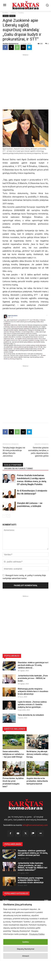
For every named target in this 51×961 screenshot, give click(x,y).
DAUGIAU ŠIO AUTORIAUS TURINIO (18, 469)
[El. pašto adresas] (23, 47)
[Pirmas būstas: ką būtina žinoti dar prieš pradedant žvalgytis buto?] (14, 768)
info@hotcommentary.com (35, 825)
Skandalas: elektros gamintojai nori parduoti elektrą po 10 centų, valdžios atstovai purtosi (33, 852)
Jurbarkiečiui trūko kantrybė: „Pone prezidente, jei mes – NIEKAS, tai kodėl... (33, 678)
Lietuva (13, 13)
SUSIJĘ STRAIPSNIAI (12, 465)
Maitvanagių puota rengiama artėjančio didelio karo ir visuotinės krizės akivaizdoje (33, 691)
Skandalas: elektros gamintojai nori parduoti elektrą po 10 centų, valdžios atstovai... (33, 665)
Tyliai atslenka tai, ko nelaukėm (31, 715)
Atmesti (25, 956)
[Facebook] (5, 47)
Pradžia (5, 13)
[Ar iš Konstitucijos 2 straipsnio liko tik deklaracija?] (9, 493)
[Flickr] (40, 833)
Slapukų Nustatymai (25, 949)
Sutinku (25, 942)
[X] (11, 47)
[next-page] (8, 515)
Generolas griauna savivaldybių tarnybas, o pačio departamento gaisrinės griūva (38, 452)
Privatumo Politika (36, 934)
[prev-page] (4, 515)
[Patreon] (33, 833)
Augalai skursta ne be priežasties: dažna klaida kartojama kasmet (37, 781)
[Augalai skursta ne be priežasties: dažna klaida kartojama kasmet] (38, 768)
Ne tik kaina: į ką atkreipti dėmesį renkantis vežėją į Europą (37, 754)
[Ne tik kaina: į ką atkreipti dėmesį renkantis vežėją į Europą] (38, 741)
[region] (25, 931)
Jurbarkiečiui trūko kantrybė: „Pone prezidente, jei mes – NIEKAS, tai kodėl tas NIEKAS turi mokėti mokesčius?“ (32, 866)
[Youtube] (18, 833)
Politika (21, 13)
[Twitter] (25, 833)
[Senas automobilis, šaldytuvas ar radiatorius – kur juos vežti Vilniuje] (14, 741)
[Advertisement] (25, 81)
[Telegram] (29, 47)
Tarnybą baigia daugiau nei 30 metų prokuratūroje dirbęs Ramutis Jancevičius (14, 452)
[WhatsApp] (17, 47)
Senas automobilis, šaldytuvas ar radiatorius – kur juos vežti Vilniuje (13, 754)
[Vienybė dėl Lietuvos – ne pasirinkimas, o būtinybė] (9, 506)
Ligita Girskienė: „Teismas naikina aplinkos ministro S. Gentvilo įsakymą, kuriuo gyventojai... (32, 704)
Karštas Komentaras (10, 44)
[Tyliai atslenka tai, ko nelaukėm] (9, 718)
